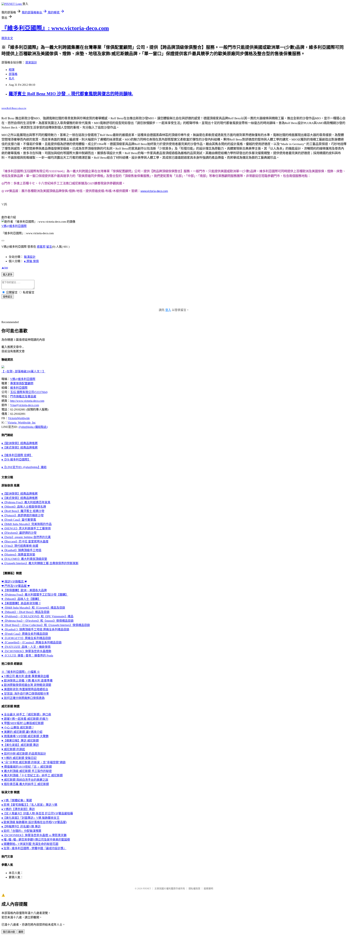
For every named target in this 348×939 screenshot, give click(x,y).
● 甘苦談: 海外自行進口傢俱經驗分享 (25, 693)
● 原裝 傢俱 (31, 261)
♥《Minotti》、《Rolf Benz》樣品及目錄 (25, 612)
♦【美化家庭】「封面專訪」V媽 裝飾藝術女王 (30, 817)
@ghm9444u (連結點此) (33, 426)
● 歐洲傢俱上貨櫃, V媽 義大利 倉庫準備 (27, 680)
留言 (49, 246)
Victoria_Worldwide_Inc (21, 422)
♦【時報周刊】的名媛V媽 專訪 (21, 826)
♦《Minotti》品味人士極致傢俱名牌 (23, 506)
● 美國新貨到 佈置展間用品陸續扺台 (24, 689)
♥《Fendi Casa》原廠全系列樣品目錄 (24, 633)
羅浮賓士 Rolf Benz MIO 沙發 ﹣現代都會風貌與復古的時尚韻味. (71, 93)
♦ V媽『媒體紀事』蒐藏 (16, 800)
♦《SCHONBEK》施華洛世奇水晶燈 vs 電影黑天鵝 (34, 835)
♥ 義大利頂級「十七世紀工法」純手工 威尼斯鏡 (32, 775)
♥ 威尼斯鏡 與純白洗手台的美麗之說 (24, 779)
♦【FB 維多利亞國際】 (15, 459)
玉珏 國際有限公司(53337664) (28, 392)
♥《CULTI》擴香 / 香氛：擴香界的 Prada (27, 655)
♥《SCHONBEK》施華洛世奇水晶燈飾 (26, 651)
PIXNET (147, 888)
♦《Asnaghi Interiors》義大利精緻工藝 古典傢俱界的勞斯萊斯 (39, 563)
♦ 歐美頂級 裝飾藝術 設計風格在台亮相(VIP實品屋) (34, 822)
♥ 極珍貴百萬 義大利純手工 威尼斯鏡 (25, 784)
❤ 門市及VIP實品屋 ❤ (15, 585)
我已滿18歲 (9, 931)
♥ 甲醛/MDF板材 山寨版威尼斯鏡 (22, 723)
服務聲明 (208, 888)
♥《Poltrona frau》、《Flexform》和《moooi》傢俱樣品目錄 (37, 620)
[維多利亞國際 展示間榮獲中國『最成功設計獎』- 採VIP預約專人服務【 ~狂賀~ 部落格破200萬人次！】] (2, 367)
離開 (20, 931)
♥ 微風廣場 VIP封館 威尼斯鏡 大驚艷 (25, 736)
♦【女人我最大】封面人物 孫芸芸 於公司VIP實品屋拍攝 (37, 813)
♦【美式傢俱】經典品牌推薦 (19, 447)
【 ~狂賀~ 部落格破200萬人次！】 (23, 371)
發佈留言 (7, 296)
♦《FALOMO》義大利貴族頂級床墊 (24, 558)
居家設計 (31, 62)
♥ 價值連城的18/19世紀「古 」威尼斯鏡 (26, 766)
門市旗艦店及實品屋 (23, 396)
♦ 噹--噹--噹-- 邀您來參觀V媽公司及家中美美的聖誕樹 (35, 839)
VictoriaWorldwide (19, 418)
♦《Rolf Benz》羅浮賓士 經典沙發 (22, 511)
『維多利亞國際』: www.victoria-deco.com (55, 28)
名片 (11, 78)
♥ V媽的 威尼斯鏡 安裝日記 (19, 758)
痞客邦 (41, 246)
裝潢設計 (30, 256)
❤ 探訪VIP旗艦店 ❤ (14, 581)
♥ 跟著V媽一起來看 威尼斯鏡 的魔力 (24, 718)
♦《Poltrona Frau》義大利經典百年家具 (25, 502)
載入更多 (7, 274)
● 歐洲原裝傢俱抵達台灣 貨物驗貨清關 (26, 684)
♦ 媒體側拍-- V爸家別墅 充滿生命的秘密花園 (29, 843)
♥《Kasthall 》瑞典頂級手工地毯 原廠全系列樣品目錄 (35, 629)
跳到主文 (7, 38)
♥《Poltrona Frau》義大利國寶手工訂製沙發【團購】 (34, 594)
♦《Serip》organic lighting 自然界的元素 (26, 537)
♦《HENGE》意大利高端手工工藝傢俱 (26, 528)
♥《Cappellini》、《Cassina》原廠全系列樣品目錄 (31, 642)
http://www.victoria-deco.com (27, 400)
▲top (4, 267)
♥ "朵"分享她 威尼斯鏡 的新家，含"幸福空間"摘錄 (33, 762)
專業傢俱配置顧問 (21, 383)
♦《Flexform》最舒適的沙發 (19, 532)
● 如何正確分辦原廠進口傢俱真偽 (23, 697)
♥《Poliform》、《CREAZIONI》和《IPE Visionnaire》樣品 (37, 616)
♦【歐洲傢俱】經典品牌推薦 (19, 443)
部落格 (13, 74)
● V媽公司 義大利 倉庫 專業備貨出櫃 (25, 676)
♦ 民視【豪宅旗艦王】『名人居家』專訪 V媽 (29, 804)
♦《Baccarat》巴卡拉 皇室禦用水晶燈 (24, 541)
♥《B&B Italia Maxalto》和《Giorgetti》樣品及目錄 (33, 607)
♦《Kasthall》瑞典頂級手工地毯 (21, 550)
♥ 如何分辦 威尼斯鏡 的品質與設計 (23, 753)
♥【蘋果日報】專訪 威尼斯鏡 (20, 740)
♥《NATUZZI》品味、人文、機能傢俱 (26, 646)
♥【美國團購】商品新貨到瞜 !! (21, 603)
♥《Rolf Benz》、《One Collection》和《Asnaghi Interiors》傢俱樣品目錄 (45, 625)
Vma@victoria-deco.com (24, 405)
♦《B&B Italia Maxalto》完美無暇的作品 (26, 524)
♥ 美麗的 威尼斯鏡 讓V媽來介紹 (21, 731)
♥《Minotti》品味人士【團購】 (21, 598)
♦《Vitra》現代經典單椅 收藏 (19, 545)
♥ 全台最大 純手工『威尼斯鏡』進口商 (26, 714)
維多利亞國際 (19, 387)
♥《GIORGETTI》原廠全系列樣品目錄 (26, 638)
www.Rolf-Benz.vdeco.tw (13, 108)
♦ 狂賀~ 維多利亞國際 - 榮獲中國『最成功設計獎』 (33, 848)
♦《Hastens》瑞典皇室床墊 (18, 554)
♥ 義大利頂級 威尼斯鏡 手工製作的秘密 (26, 771)
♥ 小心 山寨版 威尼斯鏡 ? (17, 727)
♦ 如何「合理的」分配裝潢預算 (21, 830)
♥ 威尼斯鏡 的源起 (13, 749)
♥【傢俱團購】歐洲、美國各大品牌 (24, 590)
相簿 (11, 69)
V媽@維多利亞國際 (14, 226)
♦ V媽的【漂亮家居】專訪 (18, 809)
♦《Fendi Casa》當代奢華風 (18, 519)
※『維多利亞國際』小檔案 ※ (20, 671)
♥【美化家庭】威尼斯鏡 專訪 (20, 744)
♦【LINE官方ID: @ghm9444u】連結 (24, 467)
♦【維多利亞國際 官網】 (17, 455)
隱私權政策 (194, 888)
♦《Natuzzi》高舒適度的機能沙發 (22, 515)
